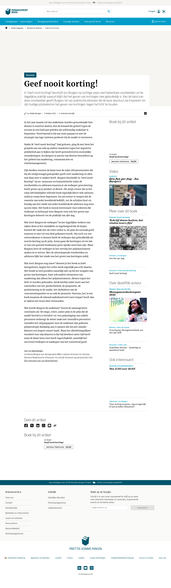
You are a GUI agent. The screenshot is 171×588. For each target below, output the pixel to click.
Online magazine (17, 28)
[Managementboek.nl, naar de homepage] (16, 14)
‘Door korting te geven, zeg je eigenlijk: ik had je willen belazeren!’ (127, 405)
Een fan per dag (116, 258)
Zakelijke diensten (56, 497)
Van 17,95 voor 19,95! (122, 369)
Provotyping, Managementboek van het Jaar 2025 (126, 331)
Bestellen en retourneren (17, 513)
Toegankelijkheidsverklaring (122, 558)
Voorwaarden (11, 508)
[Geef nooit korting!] (118, 138)
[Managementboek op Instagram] (92, 568)
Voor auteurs (11, 523)
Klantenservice (13, 492)
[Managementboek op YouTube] (85, 568)
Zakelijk (52, 492)
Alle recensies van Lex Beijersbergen (41, 361)
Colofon (58, 558)
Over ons (9, 497)
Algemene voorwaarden (40, 558)
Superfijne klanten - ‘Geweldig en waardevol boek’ (125, 348)
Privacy (70, 558)
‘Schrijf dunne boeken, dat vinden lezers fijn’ (126, 221)
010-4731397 (160, 21)
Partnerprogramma (14, 533)
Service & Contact (146, 558)
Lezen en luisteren (14, 518)
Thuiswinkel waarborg (16, 558)
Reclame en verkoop (34, 28)
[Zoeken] (109, 11)
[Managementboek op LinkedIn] (79, 568)
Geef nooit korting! (52, 28)
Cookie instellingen (97, 558)
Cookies (81, 558)
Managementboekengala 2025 (125, 293)
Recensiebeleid (12, 528)
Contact (8, 503)
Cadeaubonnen (55, 508)
